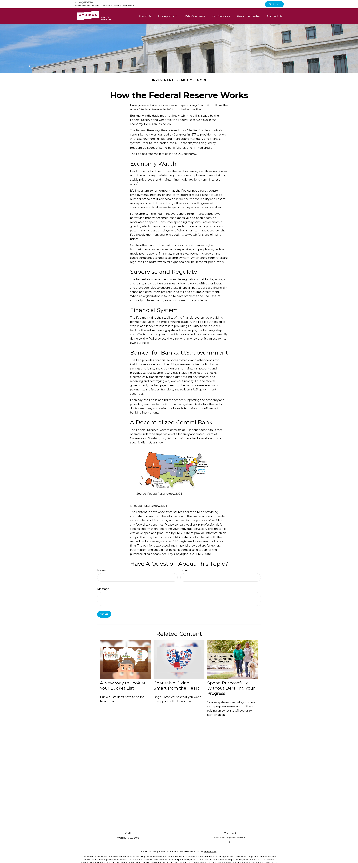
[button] (145, 16)
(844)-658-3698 (85, 2)
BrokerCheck (210, 851)
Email (184, 570)
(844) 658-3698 (131, 838)
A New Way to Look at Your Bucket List (123, 685)
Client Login (274, 4)
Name (101, 570)
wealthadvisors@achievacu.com (230, 837)
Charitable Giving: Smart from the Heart (176, 685)
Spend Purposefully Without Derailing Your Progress (231, 688)
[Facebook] (230, 842)
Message (103, 589)
